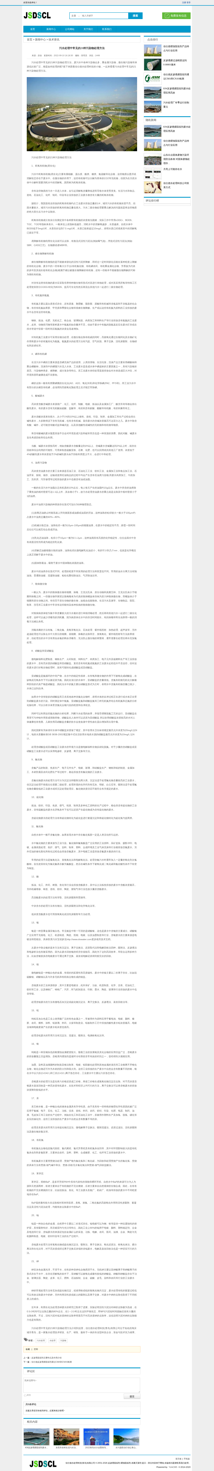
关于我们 (88, 29)
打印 (36, 1349)
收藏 (28, 1349)
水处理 (52, 1340)
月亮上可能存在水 (172, 169)
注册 (184, 2)
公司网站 (69, 29)
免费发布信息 (179, 15)
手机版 (187, 1459)
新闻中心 (51, 29)
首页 (32, 29)
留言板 (179, 1459)
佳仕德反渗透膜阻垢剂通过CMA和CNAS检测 (51, 1362)
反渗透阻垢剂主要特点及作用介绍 (46, 1358)
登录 (189, 2)
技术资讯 (54, 39)
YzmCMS (173, 1467)
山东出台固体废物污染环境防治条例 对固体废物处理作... (176, 159)
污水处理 (41, 1340)
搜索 (135, 15)
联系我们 (107, 29)
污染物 (63, 1340)
